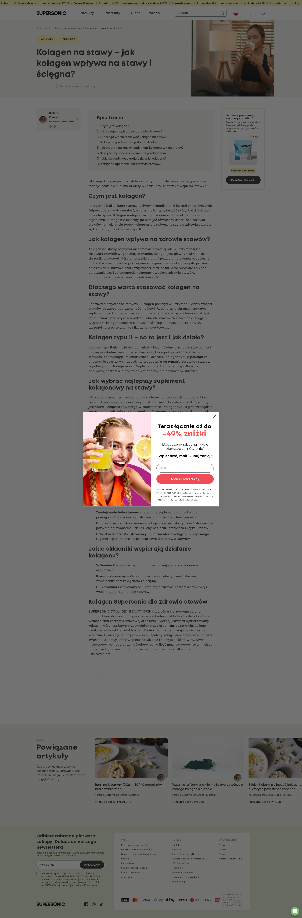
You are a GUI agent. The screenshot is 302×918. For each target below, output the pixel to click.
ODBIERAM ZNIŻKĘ (185, 479)
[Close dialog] (215, 416)
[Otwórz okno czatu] (295, 911)
